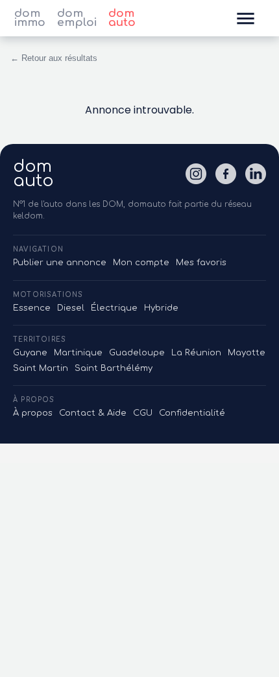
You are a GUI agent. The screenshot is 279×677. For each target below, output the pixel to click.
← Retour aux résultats (53, 58)
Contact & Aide (93, 413)
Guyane (30, 352)
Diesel (70, 308)
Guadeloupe (137, 352)
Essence (32, 308)
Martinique (78, 352)
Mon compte (141, 262)
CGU (142, 413)
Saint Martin (40, 368)
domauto (33, 174)
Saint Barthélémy (113, 368)
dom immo (29, 18)
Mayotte (246, 352)
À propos (33, 413)
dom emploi (77, 18)
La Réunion (196, 352)
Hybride (161, 308)
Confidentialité (192, 413)
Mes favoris (201, 262)
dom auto (122, 18)
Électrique (114, 308)
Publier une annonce (59, 262)
